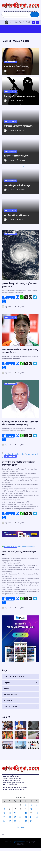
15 (20, 813)
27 (10, 821)
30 (26, 821)
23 (26, 817)
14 (15, 813)
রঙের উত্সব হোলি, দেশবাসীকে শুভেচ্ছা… (17, 215)
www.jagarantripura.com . (18, 842)
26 (4, 821)
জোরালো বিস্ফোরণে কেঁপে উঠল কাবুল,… (18, 185)
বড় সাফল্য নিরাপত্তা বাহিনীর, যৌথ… (17, 155)
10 (31, 809)
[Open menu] (20, 28)
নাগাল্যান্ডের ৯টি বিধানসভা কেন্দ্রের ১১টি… (18, 126)
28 (15, 821)
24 (31, 817)
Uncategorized (10, 62)
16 (26, 813)
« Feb (18, 827)
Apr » (23, 827)
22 (20, 817)
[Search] (34, 14)
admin (12, 71)
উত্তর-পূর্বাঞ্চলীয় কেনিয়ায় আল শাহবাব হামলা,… (20, 96)
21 (15, 817)
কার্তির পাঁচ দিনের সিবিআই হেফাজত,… (17, 66)
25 (37, 817)
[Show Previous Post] (33, 22)
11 (37, 809)
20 (10, 817)
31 (31, 821)
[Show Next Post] (37, 22)
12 (4, 813)
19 (4, 817)
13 (10, 813)
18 (37, 813)
